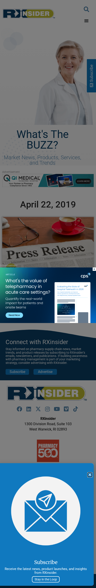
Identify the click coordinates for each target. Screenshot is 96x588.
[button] (90, 475)
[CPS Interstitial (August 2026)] (48, 322)
